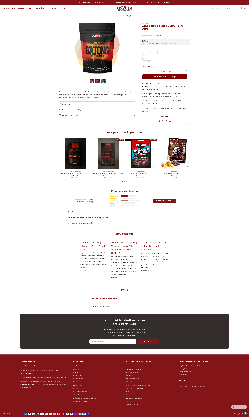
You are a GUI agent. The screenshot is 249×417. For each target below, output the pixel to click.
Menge (144, 59)
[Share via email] (170, 121)
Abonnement (130, 375)
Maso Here (145, 23)
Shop (29, 8)
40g (150, 53)
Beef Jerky (76, 369)
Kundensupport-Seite (27, 373)
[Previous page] (59, 153)
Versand (158, 43)
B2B (63, 8)
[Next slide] (131, 48)
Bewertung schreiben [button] (164, 201)
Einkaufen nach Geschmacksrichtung (85, 398)
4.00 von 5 (89, 200)
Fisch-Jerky (76, 388)
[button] (147, 35)
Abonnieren (148, 341)
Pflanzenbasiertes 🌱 (80, 391)
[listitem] (91, 2)
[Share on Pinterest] (166, 121)
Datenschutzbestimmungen (135, 388)
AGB (127, 391)
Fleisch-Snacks (78, 379)
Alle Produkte (18, 8)
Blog (127, 401)
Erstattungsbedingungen (134, 398)
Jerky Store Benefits (132, 372)
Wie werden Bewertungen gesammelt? (80, 223)
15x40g (165, 53)
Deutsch (228, 8)
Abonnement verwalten (133, 369)
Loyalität (40, 8)
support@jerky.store (171, 108)
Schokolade (77, 375)
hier (157, 89)
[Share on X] (163, 121)
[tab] (122, 181)
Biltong (75, 372)
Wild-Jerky (76, 395)
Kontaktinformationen (133, 395)
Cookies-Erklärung (132, 404)
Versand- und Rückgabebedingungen (138, 385)
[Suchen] (236, 8)
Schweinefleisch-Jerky (80, 382)
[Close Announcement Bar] (247, 2)
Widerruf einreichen (132, 382)
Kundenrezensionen (132, 379)
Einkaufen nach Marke (80, 401)
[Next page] (189, 153)
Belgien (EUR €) (217, 8)
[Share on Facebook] (160, 121)
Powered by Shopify (225, 414)
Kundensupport (131, 366)
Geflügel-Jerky (77, 385)
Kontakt (53, 8)
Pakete (6, 8)
